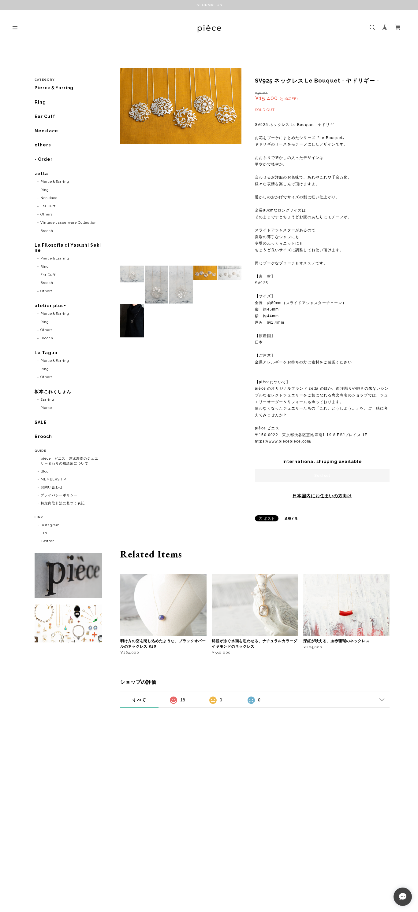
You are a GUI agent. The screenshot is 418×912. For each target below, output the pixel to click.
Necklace (46, 130)
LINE (45, 533)
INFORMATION (209, 5)
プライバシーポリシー (59, 495)
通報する (291, 518)
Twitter (47, 541)
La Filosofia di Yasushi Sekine (68, 248)
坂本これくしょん (53, 391)
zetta (41, 173)
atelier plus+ (50, 305)
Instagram (50, 525)
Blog (45, 471)
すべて (139, 699)
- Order (44, 159)
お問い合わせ (52, 487)
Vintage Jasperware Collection (68, 223)
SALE (41, 422)
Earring (47, 400)
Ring (40, 102)
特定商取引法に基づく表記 (63, 503)
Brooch (46, 231)
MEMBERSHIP (53, 479)
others (43, 144)
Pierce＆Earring (54, 87)
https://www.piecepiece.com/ (283, 441)
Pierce (46, 408)
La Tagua (46, 352)
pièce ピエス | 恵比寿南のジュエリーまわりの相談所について (69, 461)
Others (46, 214)
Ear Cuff (45, 116)
